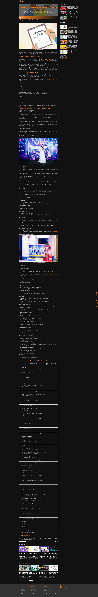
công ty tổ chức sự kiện (52, 79)
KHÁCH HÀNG (47, 1)
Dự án (22, 589)
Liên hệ (22, 593)
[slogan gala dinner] (63, 47)
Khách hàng (23, 590)
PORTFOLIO (57, 1)
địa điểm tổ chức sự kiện (49, 274)
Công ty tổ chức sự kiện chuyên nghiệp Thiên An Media (53, 555)
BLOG (61, 1)
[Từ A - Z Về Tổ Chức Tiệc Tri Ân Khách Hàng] (63, 13)
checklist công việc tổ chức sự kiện (39, 537)
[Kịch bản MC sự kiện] (63, 27)
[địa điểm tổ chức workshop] (63, 57)
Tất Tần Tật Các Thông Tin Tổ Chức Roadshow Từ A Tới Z (43, 574)
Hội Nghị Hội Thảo (32, 589)
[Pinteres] (57, 542)
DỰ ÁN (42, 1)
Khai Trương (31, 580)
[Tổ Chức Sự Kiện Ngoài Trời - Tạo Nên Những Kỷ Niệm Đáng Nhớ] (63, 18)
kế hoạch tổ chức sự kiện (31, 316)
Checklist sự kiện (22, 51)
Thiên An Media (36, 14)
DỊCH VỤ (38, 1)
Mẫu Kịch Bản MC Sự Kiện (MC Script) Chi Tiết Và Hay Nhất (33, 555)
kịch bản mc (47, 179)
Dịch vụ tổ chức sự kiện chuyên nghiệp (29, 535)
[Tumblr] (55, 542)
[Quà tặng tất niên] (63, 42)
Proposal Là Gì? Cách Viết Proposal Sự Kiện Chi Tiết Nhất (23, 555)
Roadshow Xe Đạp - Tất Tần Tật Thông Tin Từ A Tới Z (23, 574)
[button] (97, 293)
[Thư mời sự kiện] (63, 32)
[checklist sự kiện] (63, 52)
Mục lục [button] (21, 17)
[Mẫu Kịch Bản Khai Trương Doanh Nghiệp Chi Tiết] (63, 8)
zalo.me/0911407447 (47, 589)
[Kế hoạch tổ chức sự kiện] (63, 37)
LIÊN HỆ (52, 1)
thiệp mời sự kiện (48, 59)
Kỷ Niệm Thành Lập (33, 590)
